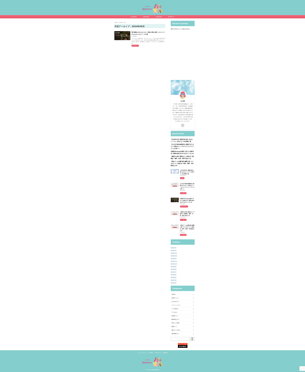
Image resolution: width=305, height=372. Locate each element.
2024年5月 (173, 277)
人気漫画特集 (133, 16)
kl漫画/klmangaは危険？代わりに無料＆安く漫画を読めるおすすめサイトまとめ (187, 200)
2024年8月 (173, 269)
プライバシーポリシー (142, 352)
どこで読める (175, 308)
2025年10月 (174, 255)
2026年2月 (173, 247)
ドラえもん (174, 312)
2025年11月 (174, 253)
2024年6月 (173, 274)
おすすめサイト (175, 301)
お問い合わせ (158, 352)
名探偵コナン (175, 315)
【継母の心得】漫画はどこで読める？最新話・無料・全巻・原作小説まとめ (187, 213)
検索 (192, 338)
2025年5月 (173, 258)
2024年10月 (174, 263)
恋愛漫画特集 (146, 16)
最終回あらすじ (175, 319)
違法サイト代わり (176, 330)
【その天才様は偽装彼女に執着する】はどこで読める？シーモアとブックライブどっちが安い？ (182, 146)
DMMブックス (175, 298)
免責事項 (151, 352)
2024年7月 (173, 272)
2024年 (121, 22)
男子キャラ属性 (175, 323)
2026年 (173, 294)
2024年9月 (173, 266)
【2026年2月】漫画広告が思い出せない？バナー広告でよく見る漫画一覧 (187, 172)
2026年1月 (173, 250)
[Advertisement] (183, 55)
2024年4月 (173, 280)
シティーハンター (176, 305)
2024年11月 (174, 261)
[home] (182, 125)
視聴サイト (174, 326)
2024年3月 (173, 282)
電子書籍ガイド (171, 16)
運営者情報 (165, 352)
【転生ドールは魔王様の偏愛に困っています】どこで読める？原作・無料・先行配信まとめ (182, 163)
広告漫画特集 (159, 16)
